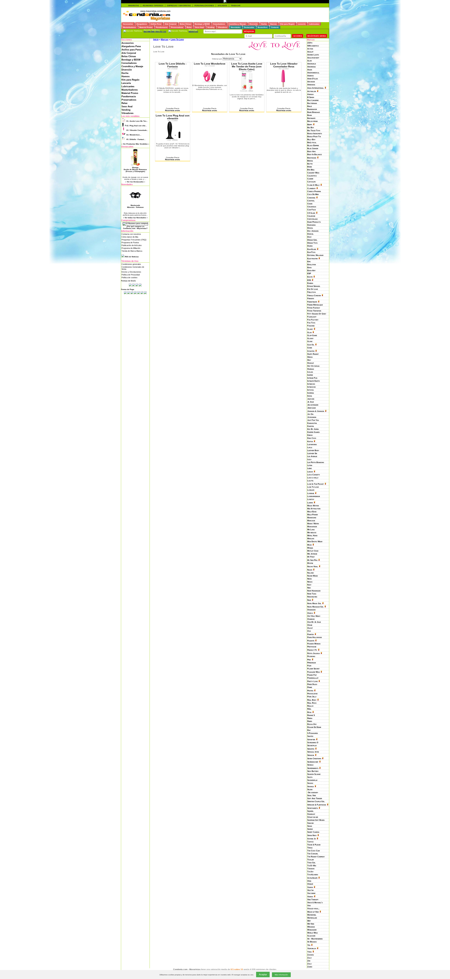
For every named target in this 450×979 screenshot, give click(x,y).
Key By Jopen (313, 429)
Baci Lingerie (313, 100)
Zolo (309, 964)
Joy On (310, 414)
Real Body (311, 700)
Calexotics (312, 176)
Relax (124, 103)
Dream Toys (312, 243)
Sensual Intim (313, 752)
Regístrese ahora (172, 110)
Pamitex (310, 634)
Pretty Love (312, 681)
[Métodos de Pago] (135, 293)
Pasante (310, 641)
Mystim (310, 563)
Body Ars (311, 151)
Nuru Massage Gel (315, 607)
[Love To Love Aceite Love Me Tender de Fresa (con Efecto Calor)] (246, 89)
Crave (309, 204)
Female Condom (314, 295)
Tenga (310, 848)
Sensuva (310, 755)
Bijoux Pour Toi (314, 136)
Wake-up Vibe (313, 912)
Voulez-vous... (313, 908)
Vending (125, 110)
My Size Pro (312, 560)
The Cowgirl (312, 854)
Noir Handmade (313, 591)
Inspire (310, 375)
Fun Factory (312, 320)
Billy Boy (311, 139)
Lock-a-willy (312, 478)
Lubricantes (127, 86)
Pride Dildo (312, 684)
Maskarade (312, 526)
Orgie (309, 625)
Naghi (309, 570)
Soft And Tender (314, 798)
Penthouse (311, 647)
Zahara (310, 955)
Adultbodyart (313, 58)
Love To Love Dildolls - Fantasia (173, 65)
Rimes (309, 721)
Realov (310, 706)
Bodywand (311, 158)
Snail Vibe (311, 795)
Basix (309, 115)
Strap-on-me (312, 817)
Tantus (310, 842)
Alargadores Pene (131, 46)
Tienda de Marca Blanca (131, 251)
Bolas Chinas (128, 56)
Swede (310, 829)
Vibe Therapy (312, 899)
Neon (309, 579)
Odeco (310, 613)
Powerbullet (313, 678)
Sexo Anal (127, 106)
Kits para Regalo (130, 79)
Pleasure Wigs (313, 672)
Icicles (310, 372)
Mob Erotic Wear (314, 541)
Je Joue (310, 402)
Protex (310, 691)
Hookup (310, 363)
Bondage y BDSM (130, 59)
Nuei (309, 600)
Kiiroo (310, 435)
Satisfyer (311, 739)
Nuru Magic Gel (314, 603)
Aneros (310, 76)
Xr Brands (312, 942)
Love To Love (313, 487)
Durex (310, 246)
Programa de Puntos (130, 242)
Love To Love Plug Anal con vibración (172, 117)
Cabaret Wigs (313, 173)
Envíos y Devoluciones (131, 272)
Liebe (309, 468)
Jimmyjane (311, 408)
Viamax (310, 896)
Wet (309, 921)
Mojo (309, 545)
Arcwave (311, 82)
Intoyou (310, 390)
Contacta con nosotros (131, 234)
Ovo (309, 631)
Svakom (310, 823)
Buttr (310, 164)
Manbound (311, 517)
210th (309, 43)
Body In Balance (314, 154)
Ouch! (310, 628)
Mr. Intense (312, 554)
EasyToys (311, 252)
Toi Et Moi (311, 866)
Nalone (310, 573)
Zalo (309, 958)
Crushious (311, 207)
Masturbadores (129, 89)
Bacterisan (312, 103)
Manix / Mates (313, 523)
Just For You (313, 420)
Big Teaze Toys (313, 130)
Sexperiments (312, 768)
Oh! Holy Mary (313, 616)
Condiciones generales (131, 264)
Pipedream (311, 663)
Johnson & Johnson (315, 411)
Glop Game (312, 335)
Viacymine (311, 893)
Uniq (309, 881)
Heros (310, 357)
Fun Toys (311, 323)
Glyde (309, 341)
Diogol (310, 228)
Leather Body (313, 450)
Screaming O (312, 742)
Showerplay (312, 780)
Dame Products (314, 222)
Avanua (310, 94)
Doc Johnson (313, 231)
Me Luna (311, 529)
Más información (281, 975)
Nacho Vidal (312, 566)
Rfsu (309, 712)
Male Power (312, 515)
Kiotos (310, 441)
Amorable (311, 64)
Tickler (310, 860)
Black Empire (313, 145)
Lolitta (310, 481)
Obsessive (311, 610)
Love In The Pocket (315, 484)
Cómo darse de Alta (129, 237)
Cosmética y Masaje (132, 66)
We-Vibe (310, 924)
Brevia (310, 161)
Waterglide (312, 918)
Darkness (311, 225)
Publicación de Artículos (131, 245)
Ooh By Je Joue (314, 622)
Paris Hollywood (314, 637)
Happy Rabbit (313, 354)
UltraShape (312, 878)
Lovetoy (310, 499)
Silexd (310, 789)
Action (310, 49)
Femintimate (312, 302)
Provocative (312, 694)
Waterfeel (311, 915)
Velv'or (310, 890)
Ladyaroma (312, 444)
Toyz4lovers (312, 874)
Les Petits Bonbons (315, 462)
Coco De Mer (313, 194)
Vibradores (127, 113)
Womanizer (312, 930)
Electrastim (312, 258)
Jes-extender (312, 405)
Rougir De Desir (314, 727)
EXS (309, 280)
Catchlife (311, 182)
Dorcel (310, 234)
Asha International (315, 88)
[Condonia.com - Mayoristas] (146, 20)
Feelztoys (311, 292)
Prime (309, 687)
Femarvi (310, 298)
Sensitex (310, 749)
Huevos (125, 76)
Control (311, 201)
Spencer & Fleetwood (316, 805)
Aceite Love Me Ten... (137, 121)
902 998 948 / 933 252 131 (155, 32)
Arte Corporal (128, 53)
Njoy (309, 585)
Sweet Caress (313, 832)
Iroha (309, 396)
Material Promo (129, 93)
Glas (309, 332)
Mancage (311, 520)
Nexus (309, 582)
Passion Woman (313, 644)
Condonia (311, 198)
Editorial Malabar (315, 255)
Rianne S (311, 715)
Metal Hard (312, 535)
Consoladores (129, 63)
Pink (309, 660)
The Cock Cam (313, 851)
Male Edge (311, 512)
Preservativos (128, 99)
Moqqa (310, 548)
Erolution (311, 264)
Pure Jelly (311, 697)
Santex (310, 736)
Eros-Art (311, 270)
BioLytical (311, 142)
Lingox (310, 472)
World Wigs (312, 933)
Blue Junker (312, 148)
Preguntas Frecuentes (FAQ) (133, 240)
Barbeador (312, 109)
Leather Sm (312, 453)
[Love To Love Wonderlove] (209, 83)
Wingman (311, 927)
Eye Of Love (312, 289)
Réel (309, 709)
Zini (308, 961)
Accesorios (127, 43)
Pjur (309, 666)
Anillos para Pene (131, 49)
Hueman (310, 369)
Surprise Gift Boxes (315, 820)
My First (311, 557)
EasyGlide (311, 249)
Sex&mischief (312, 762)
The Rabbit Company (316, 857)
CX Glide (311, 213)
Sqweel (310, 811)
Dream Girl (312, 240)
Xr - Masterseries (315, 939)
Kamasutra (312, 423)
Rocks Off (312, 724)
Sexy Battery (313, 771)
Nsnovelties (312, 597)
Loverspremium (313, 496)
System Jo (311, 839)
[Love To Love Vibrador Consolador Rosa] (283, 86)
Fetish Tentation (314, 311)
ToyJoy (310, 871)
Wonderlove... (133, 135)
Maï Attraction (313, 509)
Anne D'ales (312, 79)
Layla (309, 447)
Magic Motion (313, 506)
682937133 (193, 32)
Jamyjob (310, 399)
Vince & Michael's (315, 902)
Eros (309, 267)
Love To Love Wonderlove (209, 63)
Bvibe (309, 167)
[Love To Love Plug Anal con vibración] (172, 138)
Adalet (310, 52)
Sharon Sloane (313, 774)
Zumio (309, 967)
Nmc (309, 588)
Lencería (126, 83)
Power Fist (312, 675)
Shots (309, 777)
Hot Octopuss (313, 366)
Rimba (309, 718)
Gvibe (309, 348)
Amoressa (311, 67)
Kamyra (310, 426)
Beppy (309, 124)
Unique (310, 884)
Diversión (126, 69)
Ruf (309, 730)
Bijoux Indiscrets (314, 133)
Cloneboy (311, 188)
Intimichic (311, 384)
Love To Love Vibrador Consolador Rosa (283, 65)
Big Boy (310, 127)
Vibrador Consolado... (137, 130)
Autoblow (311, 91)
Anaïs (309, 70)
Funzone (310, 326)
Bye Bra (310, 170)
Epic (309, 261)
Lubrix (310, 503)
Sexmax (310, 765)
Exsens (310, 283)
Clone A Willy (313, 185)
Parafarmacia (128, 96)
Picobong (311, 656)
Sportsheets (312, 808)
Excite (310, 277)
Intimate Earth (313, 381)
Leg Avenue (312, 456)
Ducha (124, 73)
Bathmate (311, 118)
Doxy (309, 237)
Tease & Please (313, 845)
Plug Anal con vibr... (136, 126)
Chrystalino (312, 219)
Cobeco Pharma (314, 191)
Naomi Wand (312, 576)
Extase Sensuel (313, 286)
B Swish (310, 97)
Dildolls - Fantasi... (136, 139)
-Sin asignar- (312, 792)
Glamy (310, 329)
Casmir (310, 179)
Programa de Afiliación (130, 248)
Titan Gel (311, 863)
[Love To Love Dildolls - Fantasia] (172, 86)
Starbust (311, 814)
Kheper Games (313, 432)
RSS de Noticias (131, 257)
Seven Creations (314, 758)
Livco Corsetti (313, 475)
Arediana (311, 85)
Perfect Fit (312, 650)
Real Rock (312, 703)
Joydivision (311, 417)
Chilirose (311, 216)
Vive (309, 905)
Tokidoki (310, 869)
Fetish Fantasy (313, 308)
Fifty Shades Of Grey (316, 314)
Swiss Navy (312, 835)
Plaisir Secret (313, 669)
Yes (308, 945)
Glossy (310, 338)
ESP (309, 273)
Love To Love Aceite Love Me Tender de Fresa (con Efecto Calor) (246, 66)
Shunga (310, 786)
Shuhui (310, 783)
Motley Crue (312, 551)
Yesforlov (311, 948)
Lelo (309, 459)
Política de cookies (129, 277)
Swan (309, 826)
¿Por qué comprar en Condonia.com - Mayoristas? (135, 227)
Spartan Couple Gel (316, 801)
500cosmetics (313, 46)
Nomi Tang (311, 594)
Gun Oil (310, 345)
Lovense (310, 493)
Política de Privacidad (130, 275)
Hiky (309, 360)
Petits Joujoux (313, 653)
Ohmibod (311, 619)
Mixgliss (310, 538)
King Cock (311, 438)
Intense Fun (312, 378)
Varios (310, 887)
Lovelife (310, 490)
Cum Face (311, 210)
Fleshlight (311, 317)
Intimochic (311, 387)
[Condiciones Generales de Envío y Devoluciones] (130, 286)
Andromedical (313, 73)
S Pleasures (312, 733)
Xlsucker (311, 936)
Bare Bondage (313, 112)
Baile (309, 106)
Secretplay (312, 745)
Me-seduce (311, 532)
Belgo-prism (312, 121)
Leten (309, 465)
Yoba (309, 952)
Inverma (310, 393)
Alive (309, 61)
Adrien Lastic (313, 55)
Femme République (315, 305)
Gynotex (310, 351)
